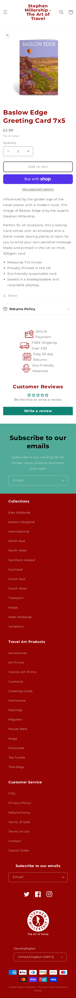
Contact (14, 841)
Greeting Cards (20, 691)
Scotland (15, 569)
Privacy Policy (19, 803)
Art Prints (16, 662)
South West (17, 588)
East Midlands (19, 512)
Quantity (9, 142)
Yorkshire (15, 626)
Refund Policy (19, 812)
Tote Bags (16, 767)
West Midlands (20, 617)
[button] (5, 12)
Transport (16, 598)
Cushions (15, 681)
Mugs (12, 738)
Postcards (16, 748)
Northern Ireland (21, 560)
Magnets (15, 719)
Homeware (17, 700)
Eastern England (21, 522)
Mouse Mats (17, 729)
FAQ (11, 793)
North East (17, 541)
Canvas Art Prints (22, 672)
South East (17, 579)
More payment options (38, 189)
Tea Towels (16, 757)
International (18, 531)
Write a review (38, 411)
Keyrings (15, 710)
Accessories (17, 653)
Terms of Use (18, 831)
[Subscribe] (62, 480)
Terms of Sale (19, 822)
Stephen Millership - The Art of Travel (36, 987)
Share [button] (12, 295)
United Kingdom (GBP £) (36, 956)
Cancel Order (18, 850)
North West (17, 550)
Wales (13, 607)
